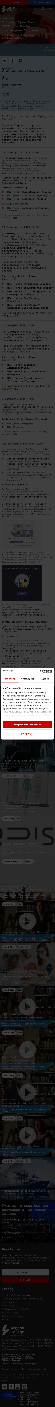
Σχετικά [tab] (45, 679)
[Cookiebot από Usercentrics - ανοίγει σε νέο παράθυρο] (40, 671)
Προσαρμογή (26, 733)
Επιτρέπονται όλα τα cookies (27, 725)
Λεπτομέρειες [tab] (27, 679)
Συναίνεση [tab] (10, 679)
